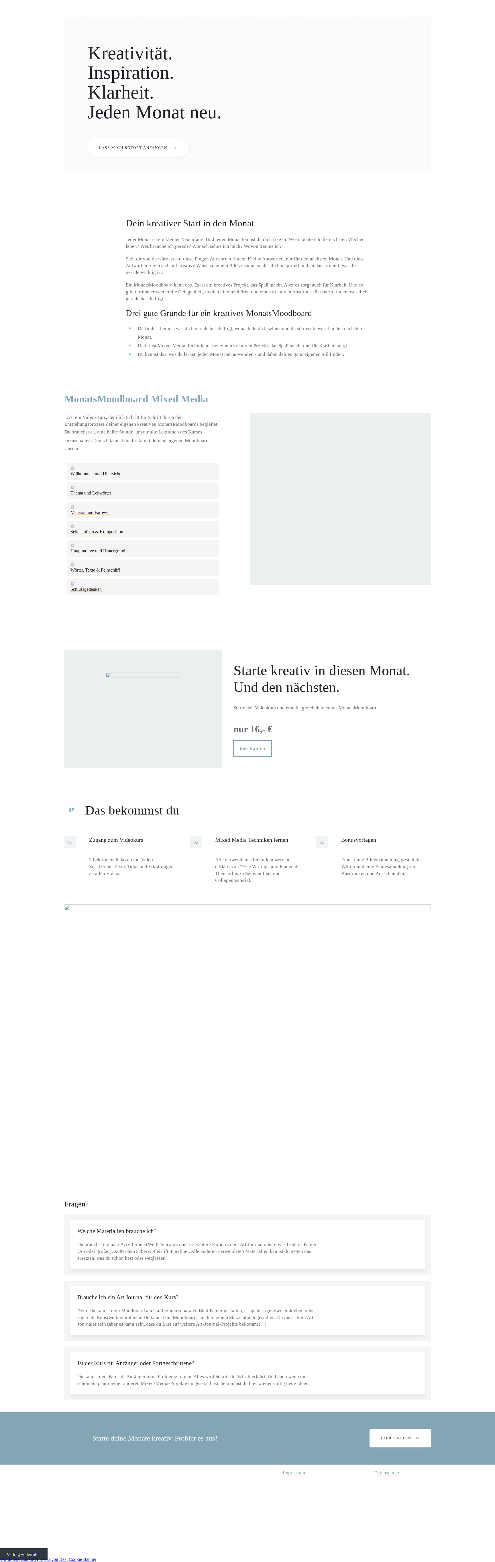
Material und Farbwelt (90, 512)
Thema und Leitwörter (90, 492)
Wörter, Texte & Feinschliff (95, 570)
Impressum (294, 1472)
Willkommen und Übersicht (95, 473)
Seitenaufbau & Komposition (96, 531)
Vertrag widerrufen (24, 1554)
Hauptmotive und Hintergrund (97, 550)
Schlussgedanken (86, 589)
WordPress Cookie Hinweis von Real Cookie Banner (48, 1559)
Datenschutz (386, 1472)
